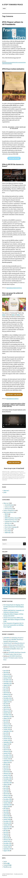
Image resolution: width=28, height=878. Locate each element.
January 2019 (6, 797)
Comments (7, 865)
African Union (22, 473)
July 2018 (5, 808)
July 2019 (5, 786)
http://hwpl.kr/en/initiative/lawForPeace (14, 287)
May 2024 (5, 705)
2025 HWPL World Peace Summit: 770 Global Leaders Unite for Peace (13, 657)
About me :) (6, 503)
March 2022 (6, 736)
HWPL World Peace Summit (12, 518)
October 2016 (6, 847)
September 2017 (7, 826)
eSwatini (15, 475)
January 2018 (6, 819)
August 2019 (6, 784)
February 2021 (7, 751)
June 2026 (6, 670)
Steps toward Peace (14, 473)
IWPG (18, 315)
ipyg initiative (14, 158)
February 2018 (7, 817)
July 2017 (5, 830)
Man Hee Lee (8, 523)
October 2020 (6, 758)
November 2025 (7, 681)
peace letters (5, 478)
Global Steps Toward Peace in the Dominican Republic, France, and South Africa (14, 648)
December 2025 (7, 679)
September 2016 (7, 848)
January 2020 (6, 775)
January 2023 (6, 727)
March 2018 (6, 815)
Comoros (10, 474)
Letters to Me (8, 507)
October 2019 (6, 780)
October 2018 (6, 803)
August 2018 (6, 806)
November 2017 (7, 823)
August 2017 (6, 828)
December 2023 (7, 714)
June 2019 (5, 788)
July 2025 (5, 687)
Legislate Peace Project (15, 471)
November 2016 (7, 845)
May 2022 (5, 735)
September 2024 (7, 700)
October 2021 (6, 740)
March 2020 (6, 771)
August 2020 (6, 762)
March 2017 (6, 837)
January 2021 (6, 753)
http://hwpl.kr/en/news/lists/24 (12, 398)
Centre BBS (4, 474)
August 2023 (6, 718)
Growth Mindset (9, 505)
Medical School (9, 508)
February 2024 (7, 711)
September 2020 (7, 760)
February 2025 (7, 694)
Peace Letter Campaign (11, 527)
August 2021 (6, 744)
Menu (4, 8)
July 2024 (5, 703)
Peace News (8, 529)
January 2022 (6, 738)
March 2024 (6, 709)
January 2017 (6, 841)
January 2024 (6, 712)
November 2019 (7, 779)
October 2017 (6, 825)
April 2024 (6, 707)
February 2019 (7, 795)
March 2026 (6, 674)
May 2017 (5, 834)
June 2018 (5, 810)
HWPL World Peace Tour (11, 519)
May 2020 (6, 768)
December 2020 (7, 755)
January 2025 (6, 696)
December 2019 (7, 777)
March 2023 (6, 724)
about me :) (6, 490)
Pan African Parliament (19, 477)
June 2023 (5, 720)
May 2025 (5, 690)
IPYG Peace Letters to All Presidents (12, 23)
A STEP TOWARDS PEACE (12, 5)
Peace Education (9, 525)
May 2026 (5, 672)
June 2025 (5, 689)
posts (4, 492)
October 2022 (6, 729)
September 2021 (7, 742)
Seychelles (10, 478)
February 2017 (7, 839)
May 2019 (5, 790)
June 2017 (5, 832)
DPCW (11, 475)
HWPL (3, 315)
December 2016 (7, 843)
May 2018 (5, 812)
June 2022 (5, 733)
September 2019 (7, 782)
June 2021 (5, 746)
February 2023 (7, 725)
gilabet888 (6, 637)
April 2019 (6, 791)
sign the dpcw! (14, 462)
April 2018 (6, 814)
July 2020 (5, 764)
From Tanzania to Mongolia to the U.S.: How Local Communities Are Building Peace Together (13, 625)
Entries (6, 863)
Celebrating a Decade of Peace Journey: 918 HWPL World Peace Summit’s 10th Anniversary (13, 639)
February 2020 (7, 773)
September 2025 (7, 683)
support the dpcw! (14, 394)
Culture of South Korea (9, 510)
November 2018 (7, 801)
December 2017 (7, 821)
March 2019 (6, 793)
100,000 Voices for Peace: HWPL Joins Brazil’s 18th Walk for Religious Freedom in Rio (14, 619)
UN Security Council (17, 478)
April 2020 (6, 769)
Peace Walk (8, 530)
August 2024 (6, 701)
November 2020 (7, 757)
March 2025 (6, 692)
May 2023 (5, 722)
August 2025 (6, 685)
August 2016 (6, 850)
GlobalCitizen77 (7, 643)
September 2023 (7, 716)
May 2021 (5, 747)
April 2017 (6, 836)
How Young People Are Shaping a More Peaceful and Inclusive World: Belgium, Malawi (13, 606)
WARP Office (8, 532)
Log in (5, 861)
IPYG (13, 315)
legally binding (11, 477)
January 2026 (6, 678)
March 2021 (6, 749)
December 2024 (7, 698)
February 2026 (7, 676)
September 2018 (7, 804)
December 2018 (7, 799)
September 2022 (7, 731)
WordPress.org (7, 867)
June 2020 (6, 766)
